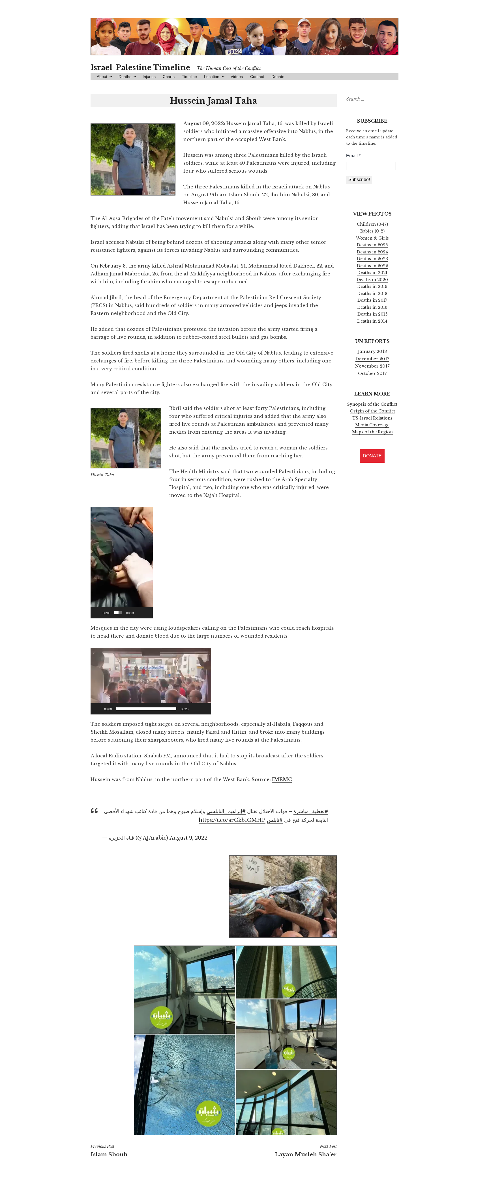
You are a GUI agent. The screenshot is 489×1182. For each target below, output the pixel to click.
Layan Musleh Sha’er (306, 1150)
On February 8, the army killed (128, 266)
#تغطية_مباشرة (310, 811)
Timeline (189, 76)
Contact (257, 76)
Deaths (125, 76)
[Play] (98, 613)
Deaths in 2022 (372, 265)
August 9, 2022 (188, 838)
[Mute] (139, 613)
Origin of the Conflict (372, 411)
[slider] (118, 612)
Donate (277, 76)
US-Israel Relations (372, 418)
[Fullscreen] (147, 613)
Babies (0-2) (372, 231)
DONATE (372, 455)
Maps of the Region (372, 431)
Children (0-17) (372, 224)
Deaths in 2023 (372, 258)
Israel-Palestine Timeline (140, 67)
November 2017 (372, 366)
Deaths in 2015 (372, 314)
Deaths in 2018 (372, 293)
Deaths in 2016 (372, 307)
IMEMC (282, 779)
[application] (122, 562)
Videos (237, 76)
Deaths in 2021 (372, 272)
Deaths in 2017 (372, 300)
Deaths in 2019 (372, 286)
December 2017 (372, 358)
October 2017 (372, 373)
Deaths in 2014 (372, 321)
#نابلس (275, 820)
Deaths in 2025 (372, 244)
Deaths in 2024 (372, 252)
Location (211, 76)
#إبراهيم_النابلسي (226, 811)
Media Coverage (372, 424)
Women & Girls (372, 238)
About (102, 76)
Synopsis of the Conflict (372, 404)
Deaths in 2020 (372, 279)
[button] (121, 562)
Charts (169, 76)
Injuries (149, 76)
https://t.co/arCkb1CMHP (232, 820)
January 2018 (372, 351)
